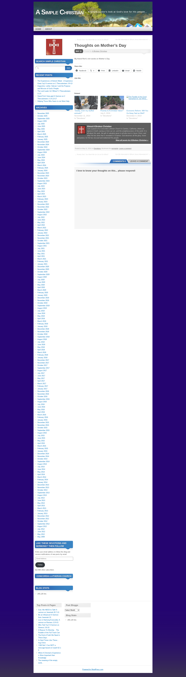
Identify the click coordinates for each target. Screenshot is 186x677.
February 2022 (42, 230)
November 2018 (43, 332)
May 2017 (41, 378)
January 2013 (42, 513)
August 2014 (42, 464)
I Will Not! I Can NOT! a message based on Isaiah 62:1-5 (49, 647)
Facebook (129, 26)
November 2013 (43, 487)
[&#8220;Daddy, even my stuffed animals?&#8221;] (86, 102)
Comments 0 (119, 161)
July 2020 (41, 280)
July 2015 (41, 435)
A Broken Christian (99, 51)
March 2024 (41, 165)
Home (38, 29)
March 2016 (41, 415)
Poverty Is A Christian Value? (111, 111)
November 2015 (43, 425)
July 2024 (41, 155)
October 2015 (42, 428)
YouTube (147, 26)
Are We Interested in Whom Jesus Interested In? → (132, 39)
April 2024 (41, 163)
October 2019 (42, 303)
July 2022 (41, 217)
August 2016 (42, 402)
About (48, 29)
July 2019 (41, 311)
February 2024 (42, 168)
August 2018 (42, 339)
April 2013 (41, 506)
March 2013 (41, 508)
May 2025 (41, 129)
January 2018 (42, 358)
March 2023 (41, 196)
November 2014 (43, 456)
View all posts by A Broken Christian (132, 140)
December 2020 (43, 267)
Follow (40, 565)
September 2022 (43, 212)
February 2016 (42, 417)
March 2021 (41, 259)
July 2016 (41, 404)
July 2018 (41, 342)
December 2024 (43, 142)
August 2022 (42, 215)
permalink (114, 148)
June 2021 (41, 251)
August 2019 (42, 308)
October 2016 (42, 396)
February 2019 (42, 324)
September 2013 (43, 493)
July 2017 (41, 373)
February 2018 (42, 355)
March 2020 (41, 290)
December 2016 (43, 391)
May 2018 (41, 347)
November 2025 (43, 113)
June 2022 (41, 220)
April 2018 (41, 350)
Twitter (138, 26)
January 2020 (42, 295)
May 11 (78, 51)
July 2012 (41, 529)
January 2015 (42, 451)
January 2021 (42, 264)
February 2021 (42, 261)
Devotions (97, 148)
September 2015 (43, 430)
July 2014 (41, 467)
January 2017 (42, 389)
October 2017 (42, 365)
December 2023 (43, 173)
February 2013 (42, 511)
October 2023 (42, 178)
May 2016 (41, 409)
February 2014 (42, 480)
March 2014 (41, 477)
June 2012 (41, 532)
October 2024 (42, 147)
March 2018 (41, 352)
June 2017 (41, 376)
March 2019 (41, 321)
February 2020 (42, 293)
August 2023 (42, 183)
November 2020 (43, 269)
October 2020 (42, 272)
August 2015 (42, 433)
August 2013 (42, 495)
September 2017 (43, 368)
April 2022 (41, 225)
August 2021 (42, 246)
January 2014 (42, 482)
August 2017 (42, 370)
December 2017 (43, 360)
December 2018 (43, 329)
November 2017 (43, 363)
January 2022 (42, 233)
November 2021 (43, 238)
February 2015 (42, 448)
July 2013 (41, 498)
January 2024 (42, 170)
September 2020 (43, 274)
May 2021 (41, 254)
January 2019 (42, 326)
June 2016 (41, 407)
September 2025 (43, 119)
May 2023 (41, 191)
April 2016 (41, 412)
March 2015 (41, 446)
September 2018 (43, 337)
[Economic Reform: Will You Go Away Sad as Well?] (138, 102)
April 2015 (41, 443)
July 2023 (41, 186)
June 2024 (41, 157)
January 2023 (42, 202)
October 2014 (42, 459)
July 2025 (41, 124)
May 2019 (41, 316)
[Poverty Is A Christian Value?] (112, 102)
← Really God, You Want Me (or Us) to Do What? (91, 40)
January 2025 (42, 139)
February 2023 (42, 199)
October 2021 (42, 241)
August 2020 (42, 277)
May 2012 (41, 534)
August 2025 (42, 121)
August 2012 (42, 526)
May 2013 (41, 503)
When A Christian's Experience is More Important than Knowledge (49, 655)
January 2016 (42, 420)
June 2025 (41, 126)
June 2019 (41, 313)
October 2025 (42, 116)
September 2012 (43, 524)
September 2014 (43, 461)
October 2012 (42, 521)
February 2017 (42, 386)
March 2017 (41, 384)
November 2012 (43, 519)
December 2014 (43, 454)
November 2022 (43, 207)
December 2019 (43, 298)
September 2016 (43, 399)
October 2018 (42, 334)
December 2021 (43, 235)
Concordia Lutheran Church (54, 576)
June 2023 (41, 189)
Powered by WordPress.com (92, 669)
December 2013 (43, 485)
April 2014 (41, 474)
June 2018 (41, 344)
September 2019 (43, 306)
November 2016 (43, 394)
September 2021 (43, 243)
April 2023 (41, 194)
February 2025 (42, 137)
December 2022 (43, 204)
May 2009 (41, 537)
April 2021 (41, 256)
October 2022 (42, 209)
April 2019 (41, 318)
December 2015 (43, 422)
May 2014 (41, 472)
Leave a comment (125, 148)
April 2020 (41, 287)
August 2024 (42, 152)
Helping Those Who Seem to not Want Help (53, 101)
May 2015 (41, 441)
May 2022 (41, 222)
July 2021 (41, 248)
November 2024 (43, 144)
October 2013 (42, 490)
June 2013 (41, 500)
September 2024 (43, 150)
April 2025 (41, 131)
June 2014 (41, 469)
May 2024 (41, 160)
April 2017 (41, 381)
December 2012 (43, 516)
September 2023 (43, 181)
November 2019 (43, 300)
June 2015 (41, 438)
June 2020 (41, 282)
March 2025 (41, 134)
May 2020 (41, 285)
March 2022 (41, 228)
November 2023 (43, 176)
